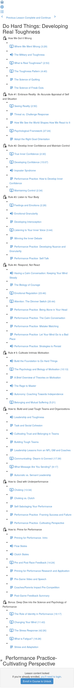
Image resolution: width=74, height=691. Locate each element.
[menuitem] (2, 8)
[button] (2, 3)
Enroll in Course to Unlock (37, 681)
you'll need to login (51, 676)
